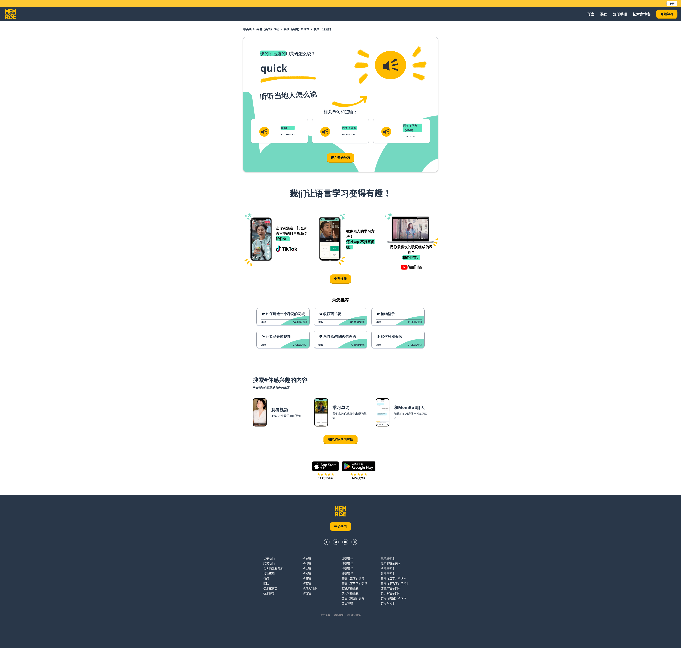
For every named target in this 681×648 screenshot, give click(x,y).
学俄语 (307, 564)
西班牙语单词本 (391, 588)
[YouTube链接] (345, 542)
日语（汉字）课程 (353, 578)
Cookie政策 (354, 615)
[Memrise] (11, 14)
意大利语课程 (350, 593)
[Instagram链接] (354, 542)
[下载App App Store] (325, 466)
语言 (590, 14)
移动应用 (269, 573)
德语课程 (347, 559)
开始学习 (666, 14)
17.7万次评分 (325, 478)
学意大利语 (310, 588)
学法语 (307, 569)
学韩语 (307, 573)
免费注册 (340, 279)
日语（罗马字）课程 (354, 583)
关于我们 (269, 559)
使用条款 (325, 615)
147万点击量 (358, 478)
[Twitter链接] (336, 542)
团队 (266, 583)
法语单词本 (388, 569)
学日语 (307, 578)
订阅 (266, 578)
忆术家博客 (641, 14)
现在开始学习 (340, 157)
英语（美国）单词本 (296, 29)
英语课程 (347, 603)
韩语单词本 (388, 573)
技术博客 (269, 593)
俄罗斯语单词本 (391, 564)
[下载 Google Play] (358, 466)
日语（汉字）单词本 (393, 578)
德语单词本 (388, 559)
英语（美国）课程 (267, 29)
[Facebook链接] (327, 542)
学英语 (247, 29)
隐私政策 (339, 615)
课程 (603, 14)
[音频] (390, 65)
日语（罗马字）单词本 (395, 583)
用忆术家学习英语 (340, 439)
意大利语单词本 (391, 593)
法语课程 (347, 569)
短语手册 (620, 14)
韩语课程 (347, 573)
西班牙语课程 (350, 588)
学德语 (307, 559)
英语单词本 (388, 603)
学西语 (307, 583)
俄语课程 (347, 564)
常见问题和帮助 (273, 569)
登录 (671, 3)
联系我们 (269, 564)
